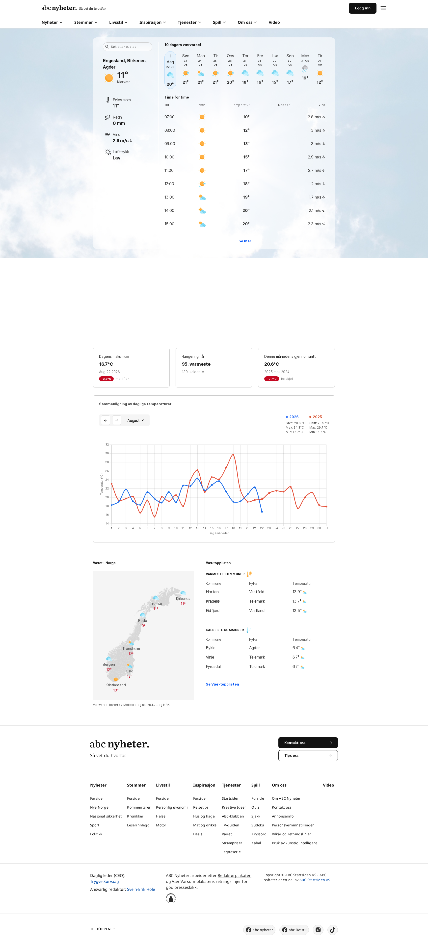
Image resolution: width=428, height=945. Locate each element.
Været (227, 834)
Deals (198, 834)
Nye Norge (99, 807)
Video (274, 22)
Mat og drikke (205, 825)
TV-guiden (231, 825)
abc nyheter (263, 929)
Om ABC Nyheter (286, 798)
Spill (217, 22)
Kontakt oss (282, 807)
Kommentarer (139, 807)
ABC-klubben (233, 816)
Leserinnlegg (138, 825)
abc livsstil (298, 929)
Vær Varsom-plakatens (193, 881)
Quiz (255, 807)
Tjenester (187, 22)
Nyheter (50, 22)
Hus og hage (204, 816)
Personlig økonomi (171, 807)
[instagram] (318, 930)
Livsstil (116, 22)
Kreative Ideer (234, 807)
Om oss (245, 22)
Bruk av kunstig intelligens (295, 843)
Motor (161, 825)
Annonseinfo (283, 816)
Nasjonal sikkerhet (106, 816)
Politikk (96, 834)
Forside (96, 798)
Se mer (245, 241)
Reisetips (201, 807)
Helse (160, 816)
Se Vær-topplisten (222, 684)
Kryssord (259, 834)
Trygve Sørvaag (104, 881)
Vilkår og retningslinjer (291, 834)
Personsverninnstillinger (293, 825)
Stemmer (83, 22)
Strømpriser (232, 843)
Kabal (256, 843)
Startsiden (231, 798)
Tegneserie (231, 851)
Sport (94, 825)
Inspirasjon (150, 22)
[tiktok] (332, 930)
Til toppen (100, 928)
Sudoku (257, 825)
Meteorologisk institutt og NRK (146, 705)
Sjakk (255, 816)
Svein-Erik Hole (141, 889)
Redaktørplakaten (234, 875)
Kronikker (135, 816)
